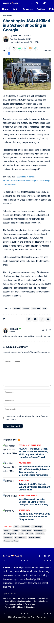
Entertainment (39, 530)
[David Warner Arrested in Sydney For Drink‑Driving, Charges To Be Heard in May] (10, 499)
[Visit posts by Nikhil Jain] (6, 39)
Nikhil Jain (17, 36)
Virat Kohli (8, 537)
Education (40, 534)
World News (7, 15)
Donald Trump (20, 537)
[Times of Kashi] (11, 3)
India (29, 463)
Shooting (36, 308)
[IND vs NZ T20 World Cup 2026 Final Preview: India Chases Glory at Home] (10, 514)
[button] (32, 3)
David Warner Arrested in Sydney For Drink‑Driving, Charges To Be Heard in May (33, 502)
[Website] (43, 330)
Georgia (17, 308)
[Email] (30, 48)
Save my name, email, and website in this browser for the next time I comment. (27, 417)
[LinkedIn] (49, 556)
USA (44, 308)
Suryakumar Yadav (11, 541)
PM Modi (29, 534)
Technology (24, 445)
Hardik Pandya (34, 537)
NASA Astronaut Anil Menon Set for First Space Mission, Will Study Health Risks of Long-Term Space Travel (33, 453)
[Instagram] (50, 330)
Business (25, 527)
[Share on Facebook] (8, 48)
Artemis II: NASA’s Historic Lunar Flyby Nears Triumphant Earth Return (34, 487)
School (26, 308)
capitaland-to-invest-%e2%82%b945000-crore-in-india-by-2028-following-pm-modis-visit (26, 180)
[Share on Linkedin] (24, 48)
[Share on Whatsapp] (19, 48)
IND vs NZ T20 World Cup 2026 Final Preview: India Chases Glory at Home (34, 517)
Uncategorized (10, 534)
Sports (22, 495)
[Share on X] (14, 48)
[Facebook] (47, 330)
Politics (22, 463)
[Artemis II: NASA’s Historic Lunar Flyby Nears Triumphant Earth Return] (10, 484)
